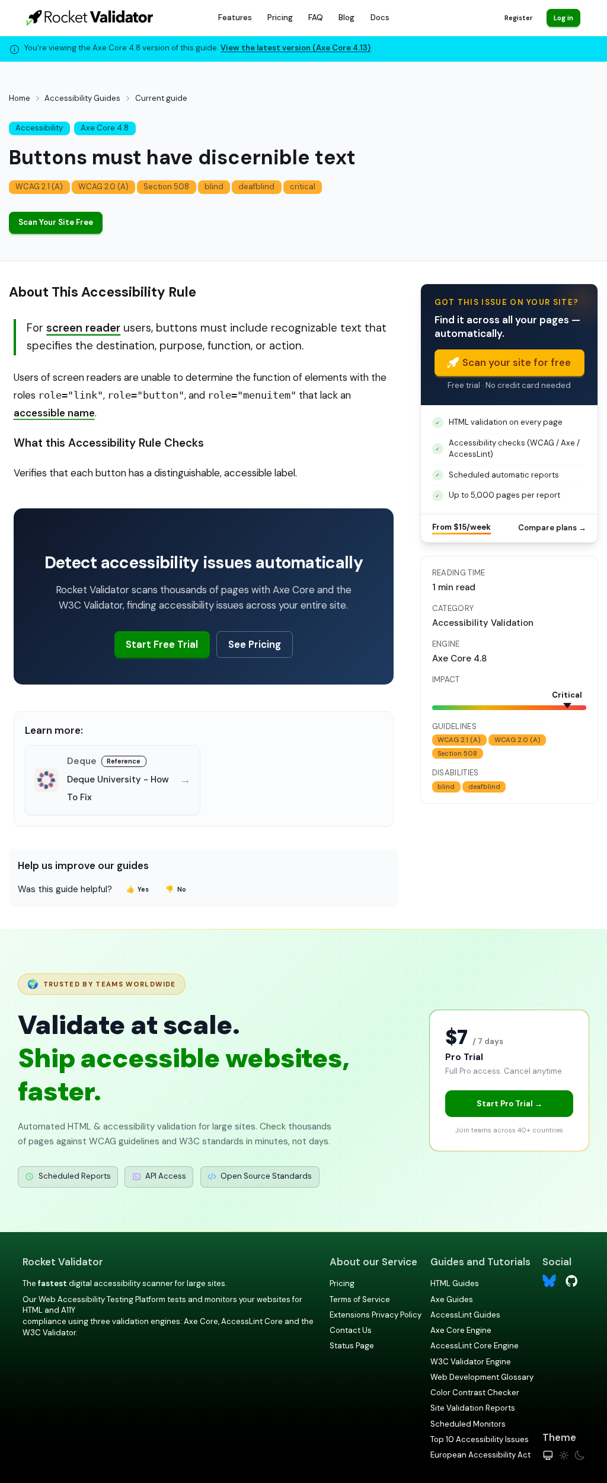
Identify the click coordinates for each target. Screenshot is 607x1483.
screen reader (83, 327)
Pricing (280, 17)
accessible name (54, 412)
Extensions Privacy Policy (375, 1315)
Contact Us (351, 1330)
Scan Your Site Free (55, 222)
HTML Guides (454, 1283)
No (175, 889)
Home (19, 98)
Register (518, 18)
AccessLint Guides (465, 1315)
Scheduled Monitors (468, 1424)
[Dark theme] (579, 1455)
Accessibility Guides (82, 98)
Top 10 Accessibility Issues (479, 1439)
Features (235, 17)
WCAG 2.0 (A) (103, 187)
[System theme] (548, 1455)
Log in (563, 18)
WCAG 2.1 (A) (39, 187)
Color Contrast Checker (474, 1392)
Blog (346, 17)
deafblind (256, 187)
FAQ (315, 17)
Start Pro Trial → (509, 1104)
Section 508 (166, 187)
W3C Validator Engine (470, 1362)
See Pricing (254, 644)
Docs (379, 17)
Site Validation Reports (472, 1408)
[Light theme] (564, 1455)
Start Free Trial (162, 644)
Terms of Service (360, 1299)
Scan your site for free (516, 362)
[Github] (572, 1280)
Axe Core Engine (460, 1330)
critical (302, 187)
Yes (137, 889)
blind (214, 187)
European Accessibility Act (480, 1455)
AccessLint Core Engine (474, 1346)
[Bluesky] (549, 1281)
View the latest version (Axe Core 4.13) (295, 48)
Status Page (352, 1346)
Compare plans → (552, 528)
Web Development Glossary (481, 1377)
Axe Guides (451, 1299)
